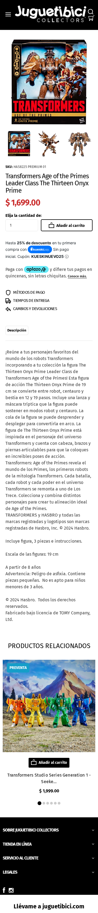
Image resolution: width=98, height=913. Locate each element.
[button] (13, 98)
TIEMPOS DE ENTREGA (30, 300)
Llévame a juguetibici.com (49, 906)
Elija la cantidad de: (23, 215)
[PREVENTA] (49, 750)
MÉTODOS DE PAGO (28, 292)
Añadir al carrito (70, 225)
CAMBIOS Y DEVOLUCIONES (34, 308)
